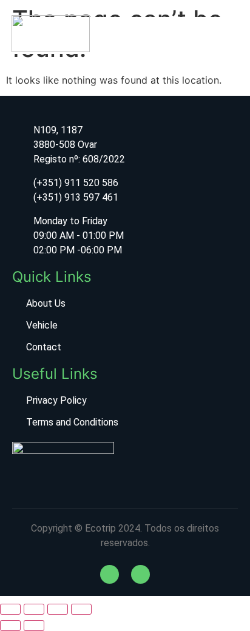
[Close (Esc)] (81, 609)
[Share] (57, 609)
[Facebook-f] (109, 574)
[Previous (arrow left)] (10, 625)
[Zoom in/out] (10, 609)
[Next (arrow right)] (34, 625)
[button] (177, 35)
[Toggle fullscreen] (34, 609)
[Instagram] (140, 574)
